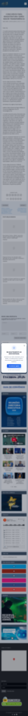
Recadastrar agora (14, 366)
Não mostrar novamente (15, 370)
